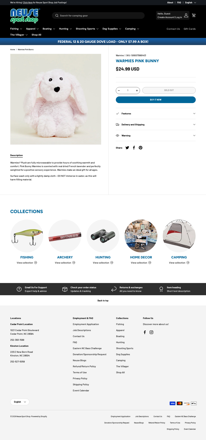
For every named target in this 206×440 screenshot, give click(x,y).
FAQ (179, 2)
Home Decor (141, 257)
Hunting (63, 28)
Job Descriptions (82, 330)
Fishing (14, 28)
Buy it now (155, 99)
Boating (47, 28)
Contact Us (173, 28)
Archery (65, 257)
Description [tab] (16, 155)
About (170, 2)
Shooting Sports (85, 28)
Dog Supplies (110, 28)
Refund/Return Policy (84, 366)
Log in (179, 17)
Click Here (28, 2)
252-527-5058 (17, 361)
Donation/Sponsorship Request (89, 354)
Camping (130, 28)
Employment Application (86, 324)
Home (12, 49)
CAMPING (179, 257)
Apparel (30, 28)
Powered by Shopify (39, 416)
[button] (194, 15)
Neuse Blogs (79, 360)
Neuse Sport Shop (23, 416)
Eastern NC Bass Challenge (87, 348)
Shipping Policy (81, 384)
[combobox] (98, 15)
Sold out (169, 90)
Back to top (103, 300)
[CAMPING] (179, 236)
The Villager (17, 34)
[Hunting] (103, 236)
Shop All (36, 34)
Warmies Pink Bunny (26, 49)
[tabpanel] (55, 171)
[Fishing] (26, 236)
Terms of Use (80, 372)
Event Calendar (81, 390)
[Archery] (64, 236)
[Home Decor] (141, 236)
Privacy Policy (80, 378)
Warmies (120, 55)
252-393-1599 (17, 339)
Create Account (166, 17)
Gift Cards (190, 28)
